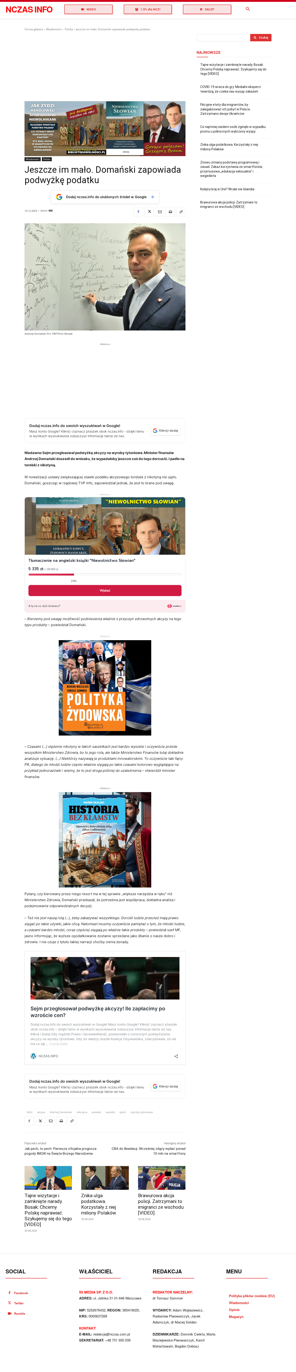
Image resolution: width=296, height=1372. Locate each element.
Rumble (19, 1313)
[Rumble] (10, 1314)
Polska (69, 29)
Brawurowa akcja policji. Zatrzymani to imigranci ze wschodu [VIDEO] (161, 1204)
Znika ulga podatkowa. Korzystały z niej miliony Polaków (98, 1204)
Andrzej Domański (61, 1112)
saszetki (110, 1112)
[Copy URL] (180, 211)
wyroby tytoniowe (142, 1112)
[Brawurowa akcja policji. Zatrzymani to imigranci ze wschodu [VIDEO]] (161, 1178)
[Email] (159, 211)
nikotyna (82, 1112)
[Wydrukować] (170, 211)
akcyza (41, 1112)
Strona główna (34, 29)
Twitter (19, 1303)
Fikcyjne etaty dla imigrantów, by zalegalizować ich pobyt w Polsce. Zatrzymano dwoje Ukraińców (225, 109)
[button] (247, 9)
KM (50, 210)
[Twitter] (149, 211)
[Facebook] (138, 211)
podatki (96, 1112)
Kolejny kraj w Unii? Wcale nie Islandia (227, 189)
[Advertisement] (105, 66)
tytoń (123, 1112)
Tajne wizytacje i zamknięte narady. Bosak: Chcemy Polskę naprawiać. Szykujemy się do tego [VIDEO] (48, 1210)
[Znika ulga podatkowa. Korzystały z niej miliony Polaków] (105, 1178)
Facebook (21, 1293)
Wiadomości (54, 29)
